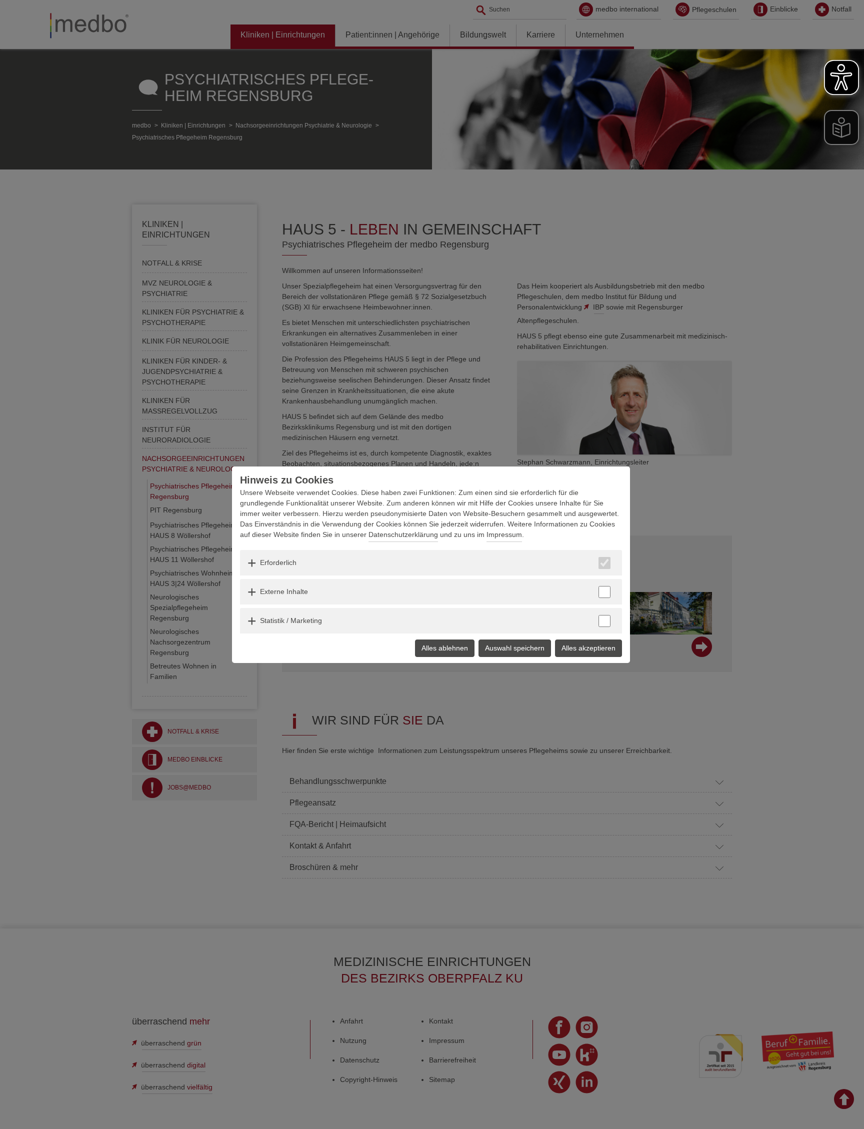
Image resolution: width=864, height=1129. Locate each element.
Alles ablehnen (445, 648)
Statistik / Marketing (291, 620)
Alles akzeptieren (589, 648)
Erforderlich (278, 562)
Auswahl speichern (514, 648)
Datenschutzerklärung (403, 534)
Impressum (504, 534)
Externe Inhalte (284, 592)
